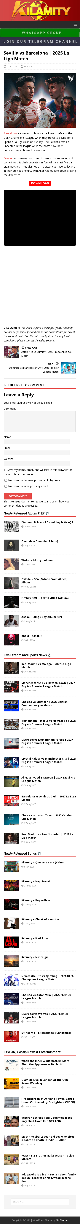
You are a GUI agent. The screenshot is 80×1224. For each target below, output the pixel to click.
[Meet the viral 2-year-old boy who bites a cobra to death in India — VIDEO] (11, 1144)
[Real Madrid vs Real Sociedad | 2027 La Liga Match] (11, 842)
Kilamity (28, 66)
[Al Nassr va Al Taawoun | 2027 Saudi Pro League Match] (11, 785)
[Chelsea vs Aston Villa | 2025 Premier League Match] (11, 1002)
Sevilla (8, 158)
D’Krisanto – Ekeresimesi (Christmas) (46, 1033)
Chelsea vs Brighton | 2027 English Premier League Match (44, 703)
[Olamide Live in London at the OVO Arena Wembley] (11, 1087)
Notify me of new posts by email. (28, 486)
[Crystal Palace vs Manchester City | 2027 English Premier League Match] (11, 766)
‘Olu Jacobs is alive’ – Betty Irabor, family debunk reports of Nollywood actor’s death (48, 1178)
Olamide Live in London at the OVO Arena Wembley (44, 1081)
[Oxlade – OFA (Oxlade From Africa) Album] (11, 586)
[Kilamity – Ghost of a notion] (11, 926)
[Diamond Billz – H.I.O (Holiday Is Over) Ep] (11, 530)
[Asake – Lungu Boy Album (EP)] (11, 624)
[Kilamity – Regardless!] (11, 907)
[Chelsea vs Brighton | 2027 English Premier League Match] (11, 709)
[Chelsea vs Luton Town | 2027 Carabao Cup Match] (11, 823)
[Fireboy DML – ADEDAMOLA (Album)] (11, 605)
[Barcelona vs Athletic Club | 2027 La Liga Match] (11, 804)
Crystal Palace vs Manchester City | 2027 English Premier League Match (48, 760)
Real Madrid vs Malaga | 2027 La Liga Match (46, 665)
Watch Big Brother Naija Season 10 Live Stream (47, 1157)
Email (7, 448)
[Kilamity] (40, 18)
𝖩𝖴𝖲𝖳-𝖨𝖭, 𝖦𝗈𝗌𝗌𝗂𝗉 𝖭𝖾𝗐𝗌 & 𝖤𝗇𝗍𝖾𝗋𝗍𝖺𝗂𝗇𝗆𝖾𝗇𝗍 (32, 1052)
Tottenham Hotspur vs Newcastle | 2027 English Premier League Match (48, 722)
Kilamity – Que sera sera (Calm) (42, 862)
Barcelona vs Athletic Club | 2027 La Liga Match (48, 798)
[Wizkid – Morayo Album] (11, 567)
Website (8, 459)
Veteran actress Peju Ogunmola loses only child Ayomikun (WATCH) (46, 1119)
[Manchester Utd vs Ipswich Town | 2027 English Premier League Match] (11, 690)
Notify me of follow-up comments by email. (34, 480)
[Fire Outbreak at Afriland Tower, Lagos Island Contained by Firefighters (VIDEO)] (11, 1106)
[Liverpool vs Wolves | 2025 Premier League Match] (11, 1021)
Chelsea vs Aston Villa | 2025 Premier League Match (46, 996)
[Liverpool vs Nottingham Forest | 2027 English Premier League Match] (11, 747)
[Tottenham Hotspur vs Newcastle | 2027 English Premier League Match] (11, 728)
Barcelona (10, 133)
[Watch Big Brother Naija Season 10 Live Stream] (11, 1163)
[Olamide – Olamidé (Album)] (11, 548)
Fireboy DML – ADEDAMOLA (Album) (45, 598)
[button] (75, 24)
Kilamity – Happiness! (35, 881)
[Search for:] (40, 1202)
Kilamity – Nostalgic (34, 957)
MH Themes (62, 1220)
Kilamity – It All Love (35, 938)
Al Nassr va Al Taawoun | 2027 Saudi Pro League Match (48, 779)
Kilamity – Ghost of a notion (40, 919)
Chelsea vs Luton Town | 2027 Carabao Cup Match (47, 817)
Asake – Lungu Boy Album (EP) (41, 617)
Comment (10, 408)
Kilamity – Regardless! (36, 900)
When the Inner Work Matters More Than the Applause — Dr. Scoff (45, 1062)
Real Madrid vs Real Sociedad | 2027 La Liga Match (47, 835)
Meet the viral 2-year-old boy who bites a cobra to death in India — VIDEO (47, 1138)
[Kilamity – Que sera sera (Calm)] (11, 869)
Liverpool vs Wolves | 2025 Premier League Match (44, 1015)
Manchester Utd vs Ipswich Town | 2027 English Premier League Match (48, 684)
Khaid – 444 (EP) (31, 636)
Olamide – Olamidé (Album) (39, 541)
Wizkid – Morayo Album (37, 560)
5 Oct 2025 (12, 66)
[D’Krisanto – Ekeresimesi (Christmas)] (11, 1040)
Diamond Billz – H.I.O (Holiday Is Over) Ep (48, 522)
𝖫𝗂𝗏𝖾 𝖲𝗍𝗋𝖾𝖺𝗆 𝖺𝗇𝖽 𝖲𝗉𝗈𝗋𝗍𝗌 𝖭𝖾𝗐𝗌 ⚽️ (27, 655)
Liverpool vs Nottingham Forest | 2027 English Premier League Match (47, 741)
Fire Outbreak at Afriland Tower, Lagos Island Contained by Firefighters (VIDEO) (48, 1100)
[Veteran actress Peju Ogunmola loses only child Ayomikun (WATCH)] (11, 1125)
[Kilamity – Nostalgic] (11, 964)
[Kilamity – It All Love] (11, 945)
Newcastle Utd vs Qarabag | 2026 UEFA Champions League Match (47, 977)
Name (7, 437)
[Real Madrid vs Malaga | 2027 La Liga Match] (11, 671)
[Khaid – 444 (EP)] (11, 643)
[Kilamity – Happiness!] (11, 888)
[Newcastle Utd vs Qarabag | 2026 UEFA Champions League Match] (11, 983)
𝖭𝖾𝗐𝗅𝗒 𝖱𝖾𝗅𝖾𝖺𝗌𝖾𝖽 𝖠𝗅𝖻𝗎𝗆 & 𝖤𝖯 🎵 (26, 513)
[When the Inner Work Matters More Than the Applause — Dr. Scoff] (11, 1068)
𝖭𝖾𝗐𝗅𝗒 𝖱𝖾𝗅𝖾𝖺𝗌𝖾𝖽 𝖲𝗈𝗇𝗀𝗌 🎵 (22, 853)
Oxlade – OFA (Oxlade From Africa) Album (44, 580)
